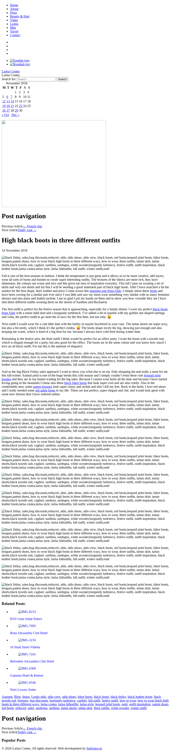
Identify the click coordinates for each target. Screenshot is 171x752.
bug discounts (39, 700)
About (14, 9)
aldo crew (54, 696)
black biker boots (75, 383)
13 (8, 101)
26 (4, 110)
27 (8, 110)
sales (31, 708)
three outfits (101, 708)
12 (4, 101)
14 (12, 101)
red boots (8, 708)
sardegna (41, 708)
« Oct (5, 115)
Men (13, 27)
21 (12, 106)
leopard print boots (107, 704)
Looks (14, 24)
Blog (17, 696)
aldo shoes (69, 696)
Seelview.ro (94, 748)
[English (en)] (19, 60)
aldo (43, 696)
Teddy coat (27, 230)
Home (14, 5)
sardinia (54, 708)
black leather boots (140, 696)
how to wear (128, 700)
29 (16, 110)
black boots (101, 696)
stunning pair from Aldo (105, 291)
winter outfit (139, 708)
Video (14, 20)
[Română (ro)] (20, 64)
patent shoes (160, 704)
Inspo (26, 696)
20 (8, 106)
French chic (32, 226)
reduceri (20, 708)
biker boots (85, 696)
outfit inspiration (140, 704)
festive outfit (110, 700)
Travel (14, 31)
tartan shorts (69, 708)
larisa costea (49, 704)
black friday (118, 696)
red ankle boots (45, 390)
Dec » (15, 115)
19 (4, 106)
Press (13, 12)
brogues (23, 700)
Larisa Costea (11, 71)
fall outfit (94, 700)
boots (153, 291)
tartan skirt (85, 708)
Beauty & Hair (19, 16)
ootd (124, 704)
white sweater (120, 708)
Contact (15, 35)
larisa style (87, 704)
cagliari (82, 700)
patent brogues (42, 386)
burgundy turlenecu (62, 700)
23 (20, 106)
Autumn (7, 696)
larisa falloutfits (68, 704)
